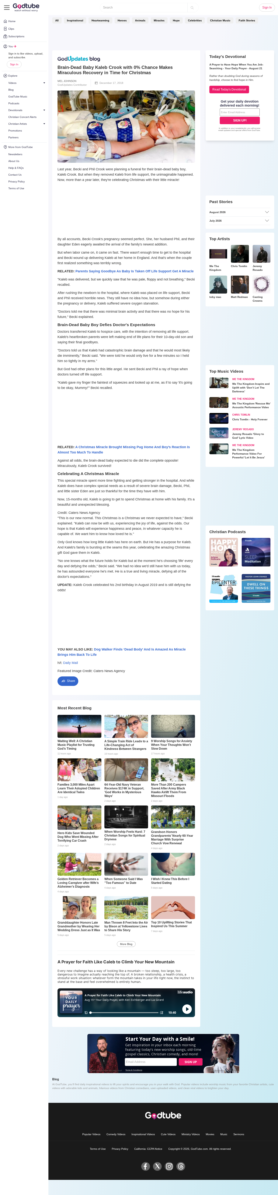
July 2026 (215, 220)
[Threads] (180, 1166)
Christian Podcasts (227, 532)
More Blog (126, 944)
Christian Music (220, 20)
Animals (140, 20)
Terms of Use (98, 1148)
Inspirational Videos (143, 1134)
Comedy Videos (115, 1134)
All (57, 20)
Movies (210, 1134)
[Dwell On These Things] (256, 588)
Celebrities (195, 20)
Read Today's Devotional (229, 89)
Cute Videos (168, 1134)
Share (70, 680)
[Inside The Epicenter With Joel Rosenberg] (223, 588)
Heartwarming (100, 20)
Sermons (238, 1134)
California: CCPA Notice (148, 1148)
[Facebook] (145, 1166)
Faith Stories (247, 20)
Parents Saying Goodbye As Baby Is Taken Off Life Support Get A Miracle (134, 271)
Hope (176, 20)
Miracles (159, 20)
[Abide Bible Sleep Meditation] (256, 552)
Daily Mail (70, 663)
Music (223, 1134)
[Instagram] (169, 1166)
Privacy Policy (120, 1148)
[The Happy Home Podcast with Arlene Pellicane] (223, 552)
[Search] (192, 7)
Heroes (122, 20)
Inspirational (75, 20)
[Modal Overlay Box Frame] (239, 116)
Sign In (14, 64)
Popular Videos (91, 1134)
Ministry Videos (191, 1134)
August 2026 (217, 212)
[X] (157, 1166)
